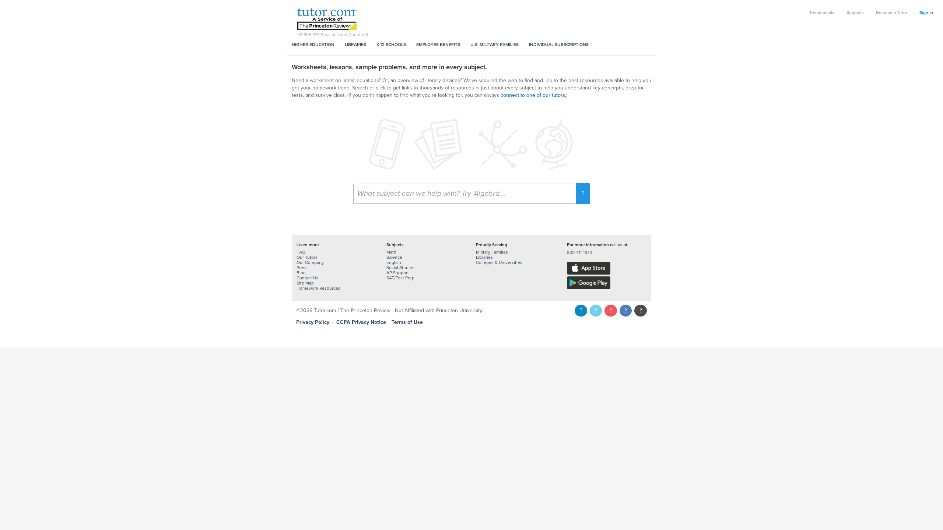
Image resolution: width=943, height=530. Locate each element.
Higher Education (313, 44)
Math (391, 252)
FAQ (301, 252)
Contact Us (307, 277)
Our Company (310, 262)
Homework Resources (318, 288)
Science (394, 257)
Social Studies (400, 267)
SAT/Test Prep (400, 277)
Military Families (492, 252)
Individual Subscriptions (559, 44)
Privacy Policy (312, 322)
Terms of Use (407, 322)
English (393, 262)
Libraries (355, 44)
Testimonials (821, 12)
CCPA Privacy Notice (361, 322)
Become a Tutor (891, 12)
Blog (301, 272)
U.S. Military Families (494, 44)
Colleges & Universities (499, 262)
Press (302, 267)
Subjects (855, 12)
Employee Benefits (438, 44)
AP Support (397, 272)
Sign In (926, 12)
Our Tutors (307, 257)
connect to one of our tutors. (533, 95)
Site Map (305, 283)
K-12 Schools (391, 44)
